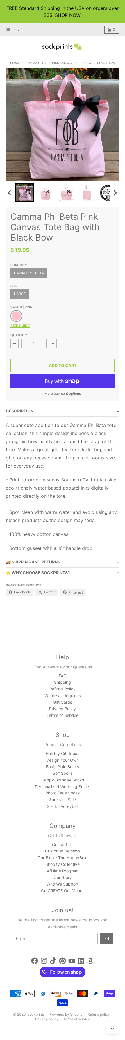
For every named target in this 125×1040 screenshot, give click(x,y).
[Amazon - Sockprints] (90, 960)
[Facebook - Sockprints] (34, 960)
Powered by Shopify (66, 1014)
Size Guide (20, 325)
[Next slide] (115, 193)
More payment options (62, 393)
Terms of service (76, 1019)
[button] (24, 192)
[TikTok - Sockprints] (53, 960)
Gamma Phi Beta (29, 273)
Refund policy (99, 1014)
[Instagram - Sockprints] (43, 960)
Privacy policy (46, 1019)
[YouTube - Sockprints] (71, 960)
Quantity (18, 335)
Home (15, 63)
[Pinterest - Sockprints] (62, 960)
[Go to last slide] (10, 193)
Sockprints (36, 1014)
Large (20, 294)
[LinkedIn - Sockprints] (81, 960)
